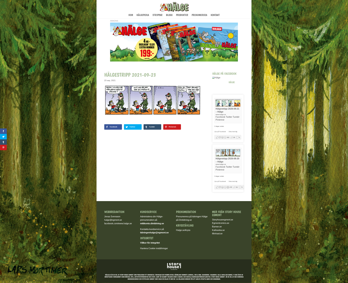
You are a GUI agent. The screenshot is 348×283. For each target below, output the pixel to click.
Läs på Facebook (220, 131)
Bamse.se (217, 226)
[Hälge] (219, 78)
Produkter (182, 15)
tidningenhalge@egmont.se (154, 232)
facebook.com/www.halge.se (118, 223)
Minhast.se (217, 233)
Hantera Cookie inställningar (154, 248)
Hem (130, 15)
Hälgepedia (142, 15)
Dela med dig (233, 131)
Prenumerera (199, 15)
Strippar (157, 15)
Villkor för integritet (150, 243)
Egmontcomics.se (220, 223)
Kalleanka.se (218, 230)
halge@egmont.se (113, 220)
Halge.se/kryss (183, 230)
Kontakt (215, 15)
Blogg (169, 15)
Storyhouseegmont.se (222, 220)
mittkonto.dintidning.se (152, 223)
